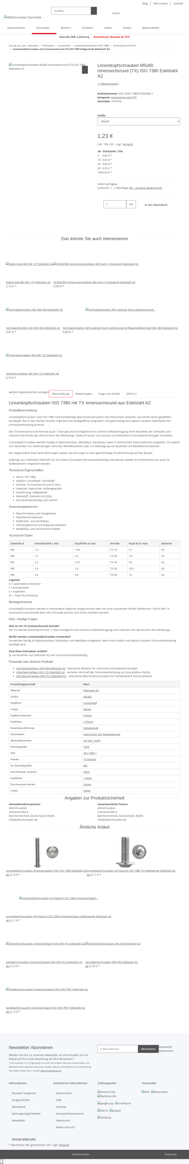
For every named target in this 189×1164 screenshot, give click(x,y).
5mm (86, 772)
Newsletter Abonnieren (166, 1049)
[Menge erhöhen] (129, 212)
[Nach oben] (1, 1161)
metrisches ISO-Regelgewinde (101, 734)
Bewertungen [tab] (83, 393)
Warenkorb (18, 1107)
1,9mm (87, 778)
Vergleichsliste (21, 1100)
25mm (87, 784)
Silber (87, 790)
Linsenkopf (90, 703)
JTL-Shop (181, 1154)
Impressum (63, 1120)
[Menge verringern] (100, 204)
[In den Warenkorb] (12, 61)
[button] (100, 13)
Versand (128, 144)
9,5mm (87, 715)
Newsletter (18, 1120)
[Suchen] (94, 11)
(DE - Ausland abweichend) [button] (145, 188)
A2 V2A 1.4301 (92, 740)
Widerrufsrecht (65, 1127)
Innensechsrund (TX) (124, 97)
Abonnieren (148, 1049)
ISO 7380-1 (90, 753)
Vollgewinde (90, 728)
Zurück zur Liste (17, 45)
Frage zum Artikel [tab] (109, 393)
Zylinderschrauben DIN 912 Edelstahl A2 (41, 676)
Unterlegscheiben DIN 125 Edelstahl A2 (40, 672)
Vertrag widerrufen (24, 1139)
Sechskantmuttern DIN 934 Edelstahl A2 (41, 668)
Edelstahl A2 (91, 690)
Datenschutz (64, 1093)
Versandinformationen (70, 1113)
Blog (145, 3)
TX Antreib (89, 759)
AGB (58, 1100)
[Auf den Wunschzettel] (85, 70)
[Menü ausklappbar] (7, 10)
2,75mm (88, 722)
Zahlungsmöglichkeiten (26, 1113)
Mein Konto (161, 3)
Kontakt (178, 3)
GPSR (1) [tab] (131, 393)
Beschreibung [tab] (60, 393)
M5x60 (87, 696)
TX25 (86, 747)
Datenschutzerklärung (50, 1070)
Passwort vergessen (24, 1093)
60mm (87, 709)
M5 (85, 765)
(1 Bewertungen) (108, 84)
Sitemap (61, 1107)
